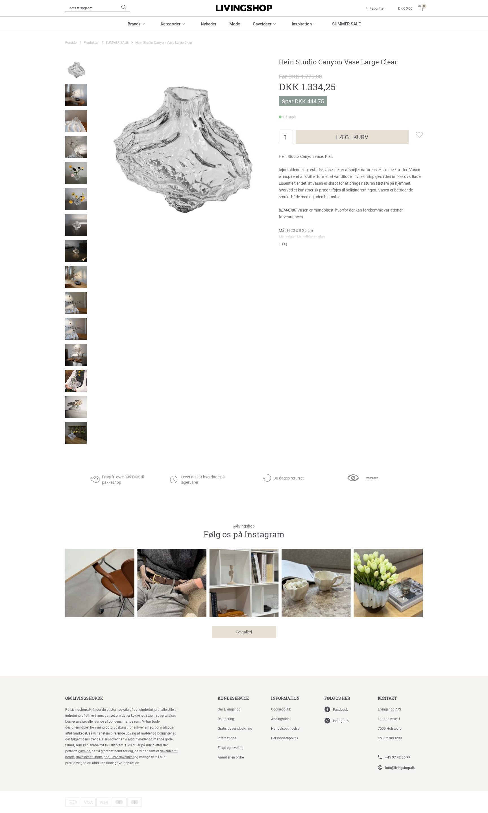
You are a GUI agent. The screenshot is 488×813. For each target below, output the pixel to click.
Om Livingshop (229, 709)
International (227, 738)
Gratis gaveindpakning (235, 728)
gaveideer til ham (89, 757)
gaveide (84, 751)
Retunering (226, 718)
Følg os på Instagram (244, 531)
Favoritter (377, 8)
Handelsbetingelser (285, 728)
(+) (284, 244)
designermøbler (77, 727)
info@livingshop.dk (400, 767)
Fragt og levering (230, 747)
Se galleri (244, 632)
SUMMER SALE (346, 24)
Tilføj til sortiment (416, 135)
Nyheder (208, 24)
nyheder (142, 739)
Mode (234, 24)
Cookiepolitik (281, 709)
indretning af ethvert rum (84, 715)
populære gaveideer (119, 757)
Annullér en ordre (231, 757)
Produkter (91, 42)
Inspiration (302, 24)
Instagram (341, 720)
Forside (71, 42)
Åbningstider (281, 718)
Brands (134, 24)
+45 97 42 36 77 (397, 757)
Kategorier (170, 24)
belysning (97, 727)
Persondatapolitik (284, 738)
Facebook (340, 709)
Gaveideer (262, 24)
